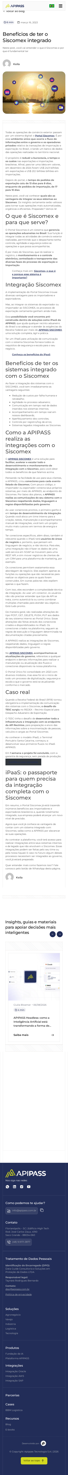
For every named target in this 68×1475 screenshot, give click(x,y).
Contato (11, 1222)
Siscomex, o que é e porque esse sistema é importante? (34, 274)
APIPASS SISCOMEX (50, 329)
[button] (53, 934)
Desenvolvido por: (31, 1443)
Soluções (12, 1309)
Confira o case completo (23, 761)
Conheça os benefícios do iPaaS (31, 354)
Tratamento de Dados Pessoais (28, 1259)
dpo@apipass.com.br (17, 1289)
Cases (9, 1404)
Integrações (14, 1365)
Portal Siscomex (44, 135)
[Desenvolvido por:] (43, 1443)
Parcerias (12, 1395)
